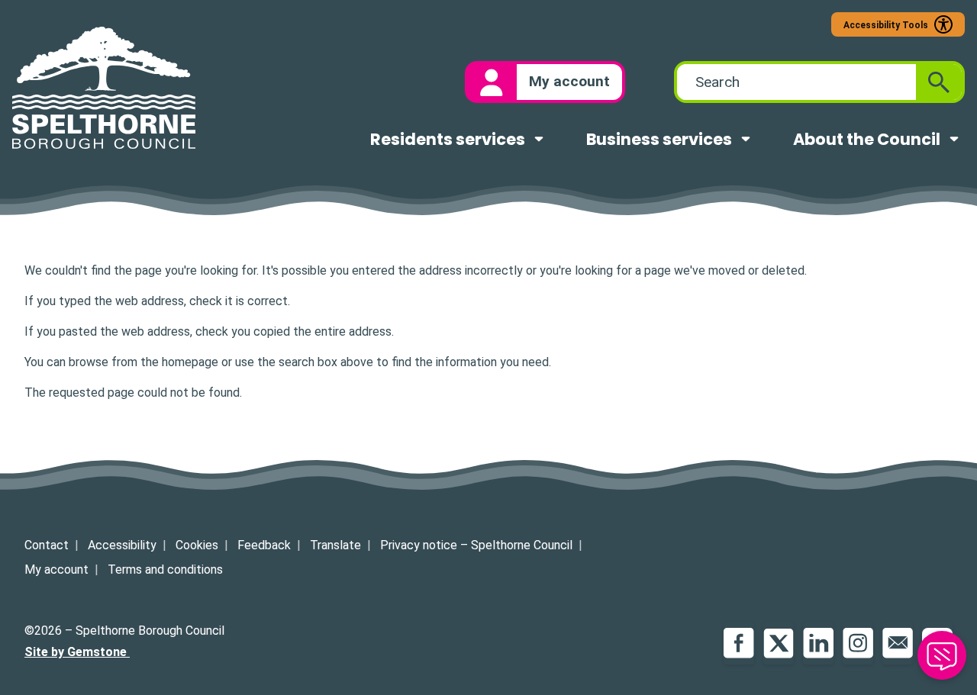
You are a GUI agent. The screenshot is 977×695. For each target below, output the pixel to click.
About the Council (866, 139)
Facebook (739, 643)
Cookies (197, 545)
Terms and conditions (165, 569)
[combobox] (796, 82)
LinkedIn (818, 643)
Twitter (778, 643)
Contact (46, 545)
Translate (335, 545)
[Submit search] (939, 82)
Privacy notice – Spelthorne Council (476, 545)
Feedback (264, 545)
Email (897, 643)
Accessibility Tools (885, 25)
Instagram (858, 643)
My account (56, 569)
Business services (659, 139)
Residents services (447, 139)
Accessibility (122, 545)
